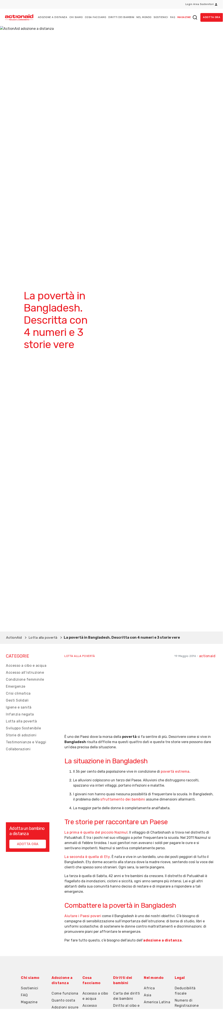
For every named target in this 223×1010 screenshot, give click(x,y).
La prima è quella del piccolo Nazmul (95, 832)
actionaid (207, 656)
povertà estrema (175, 771)
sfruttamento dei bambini (122, 799)
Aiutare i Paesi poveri (82, 916)
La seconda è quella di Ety (87, 857)
